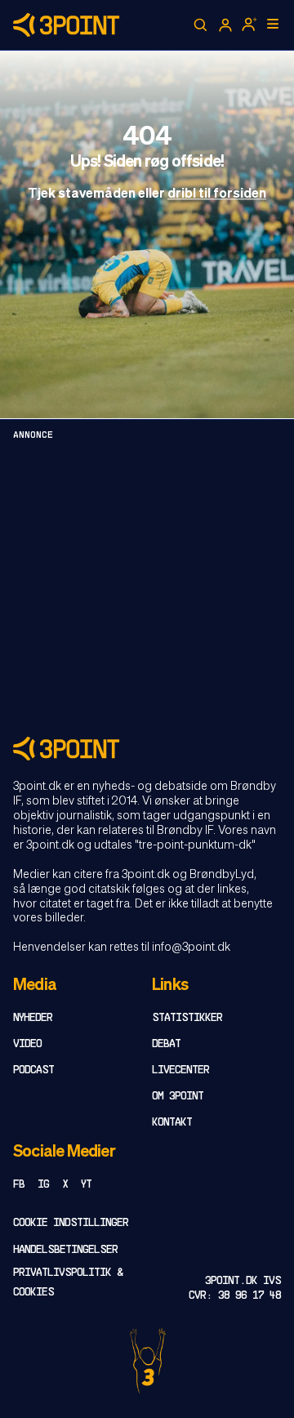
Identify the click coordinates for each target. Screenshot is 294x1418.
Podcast (33, 1070)
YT (86, 1184)
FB (18, 1184)
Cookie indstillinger (70, 1223)
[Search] (201, 25)
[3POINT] (147, 748)
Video (27, 1044)
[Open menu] (273, 24)
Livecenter (180, 1070)
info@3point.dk (191, 947)
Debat (166, 1044)
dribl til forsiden (216, 195)
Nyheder (32, 1018)
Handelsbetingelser (65, 1250)
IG (43, 1184)
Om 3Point (177, 1096)
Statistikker (187, 1018)
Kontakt (172, 1122)
